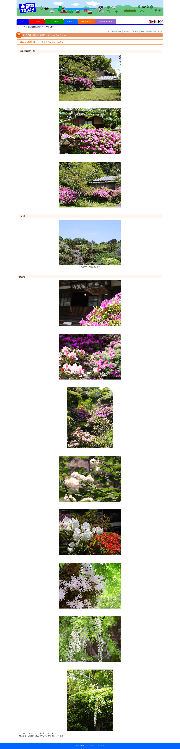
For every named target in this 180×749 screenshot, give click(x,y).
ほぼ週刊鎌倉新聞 (34, 27)
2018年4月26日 (49, 27)
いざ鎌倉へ (37, 21)
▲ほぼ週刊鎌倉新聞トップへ (152, 31)
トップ (23, 21)
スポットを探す (54, 21)
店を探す (71, 21)
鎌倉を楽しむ (86, 21)
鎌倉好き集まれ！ (105, 21)
